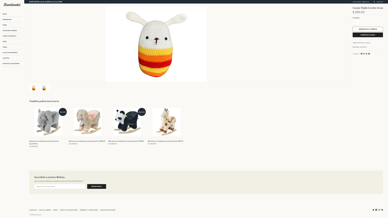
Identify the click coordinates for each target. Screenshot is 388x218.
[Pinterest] (382, 210)
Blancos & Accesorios (11, 63)
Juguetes (6, 58)
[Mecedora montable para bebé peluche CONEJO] (87, 122)
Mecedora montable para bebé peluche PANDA (126, 141)
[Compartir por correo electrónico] (369, 54)
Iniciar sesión (357, 2)
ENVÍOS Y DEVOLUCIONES (68, 210)
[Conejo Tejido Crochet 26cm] (156, 44)
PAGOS (55, 210)
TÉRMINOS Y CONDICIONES (89, 210)
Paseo (5, 47)
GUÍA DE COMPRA (45, 210)
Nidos (5, 25)
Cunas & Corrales (9, 36)
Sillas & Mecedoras (10, 52)
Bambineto (37, 214)
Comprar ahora (368, 35)
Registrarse (365, 2)
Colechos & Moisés (10, 30)
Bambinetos (7, 19)
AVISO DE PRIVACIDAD (107, 210)
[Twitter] (373, 210)
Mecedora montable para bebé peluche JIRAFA (165, 141)
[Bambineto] (12, 5)
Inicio (5, 14)
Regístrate (97, 186)
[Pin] (366, 54)
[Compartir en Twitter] (364, 54)
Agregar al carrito (368, 29)
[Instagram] (379, 210)
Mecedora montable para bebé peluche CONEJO (87, 141)
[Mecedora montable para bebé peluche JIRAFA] (166, 122)
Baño (4, 41)
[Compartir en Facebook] (361, 54)
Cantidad (356, 18)
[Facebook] (376, 210)
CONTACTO (33, 210)
